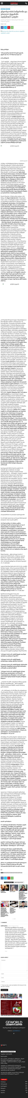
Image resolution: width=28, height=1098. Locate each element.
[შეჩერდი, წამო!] (23, 904)
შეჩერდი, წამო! (22, 907)
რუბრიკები (6, 6)
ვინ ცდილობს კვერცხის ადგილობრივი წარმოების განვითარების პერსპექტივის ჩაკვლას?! (13, 910)
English (11, 0)
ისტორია (3, 1092)
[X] (5, 27)
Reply (6, 951)
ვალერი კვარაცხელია (8, 872)
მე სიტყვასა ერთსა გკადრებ (17, 872)
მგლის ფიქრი (12, 891)
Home (2, 6)
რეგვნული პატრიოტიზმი (3, 892)
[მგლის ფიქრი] (14, 888)
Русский (16, 0)
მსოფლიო (3, 1088)
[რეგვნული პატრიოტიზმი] (5, 888)
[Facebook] (2, 27)
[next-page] (15, 919)
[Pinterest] (8, 27)
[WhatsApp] (12, 27)
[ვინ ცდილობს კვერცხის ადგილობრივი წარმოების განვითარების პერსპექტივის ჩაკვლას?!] (14, 904)
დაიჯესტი (3, 1090)
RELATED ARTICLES (8, 882)
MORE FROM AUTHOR (19, 882)
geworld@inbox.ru (16, 1030)
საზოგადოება (4, 1084)
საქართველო (4, 1086)
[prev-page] (13, 919)
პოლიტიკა (11, 6)
